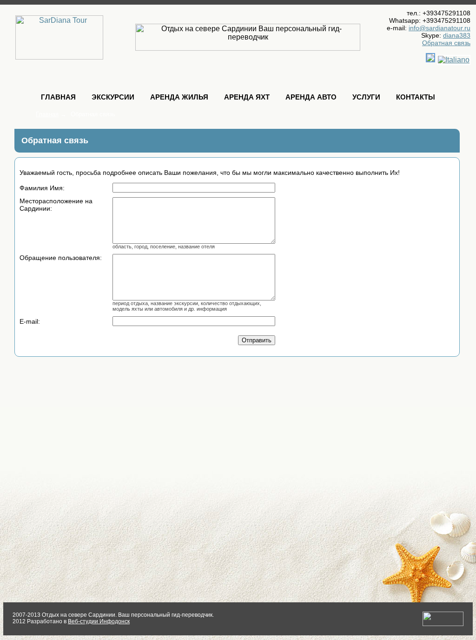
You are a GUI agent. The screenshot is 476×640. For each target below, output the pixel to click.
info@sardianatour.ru (439, 28)
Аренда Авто (311, 97)
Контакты (415, 97)
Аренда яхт (247, 97)
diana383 (456, 35)
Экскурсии (113, 97)
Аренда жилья (179, 97)
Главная (58, 97)
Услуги (366, 97)
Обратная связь (446, 43)
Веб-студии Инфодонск (99, 621)
